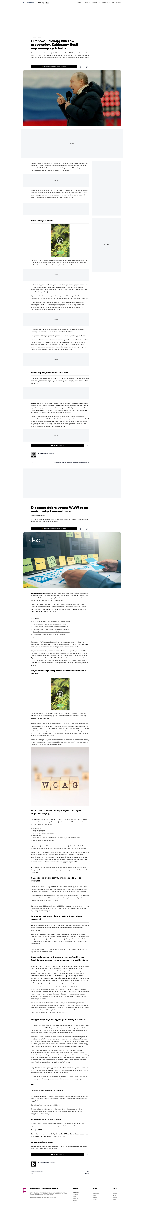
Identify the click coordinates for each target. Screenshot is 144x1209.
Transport (95, 1197)
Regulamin (75, 1198)
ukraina (78, 462)
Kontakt (118, 3)
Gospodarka (96, 1193)
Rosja (74, 462)
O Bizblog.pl (76, 1192)
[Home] (40, 3)
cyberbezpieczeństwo (60, 462)
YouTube (114, 1199)
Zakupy (94, 1199)
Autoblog (105, 3)
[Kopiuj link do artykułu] (86, 67)
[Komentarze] (80, 67)
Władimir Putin (85, 462)
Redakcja (75, 1194)
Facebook (115, 1197)
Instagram (115, 1193)
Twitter (114, 1195)
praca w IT (69, 462)
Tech (86, 3)
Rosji (65, 190)
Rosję (47, 163)
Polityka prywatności (76, 1201)
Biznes (79, 3)
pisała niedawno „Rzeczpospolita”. (59, 170)
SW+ (113, 3)
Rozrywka (95, 3)
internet (87, 1173)
